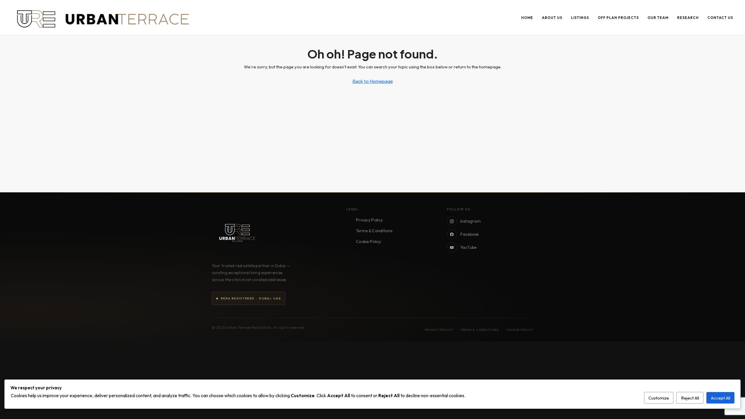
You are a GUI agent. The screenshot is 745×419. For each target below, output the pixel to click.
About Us (552, 17)
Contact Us (720, 17)
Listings (580, 17)
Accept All (720, 398)
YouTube (468, 247)
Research (688, 17)
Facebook (469, 234)
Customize (658, 398)
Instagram (470, 221)
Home (527, 17)
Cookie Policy (368, 241)
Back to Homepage (372, 81)
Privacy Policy (369, 220)
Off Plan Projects (618, 17)
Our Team (658, 17)
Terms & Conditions (374, 230)
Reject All (690, 398)
